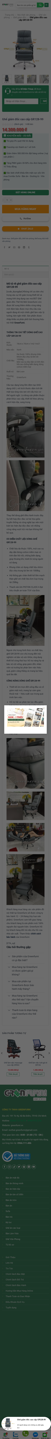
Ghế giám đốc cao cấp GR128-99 (31, 1420)
